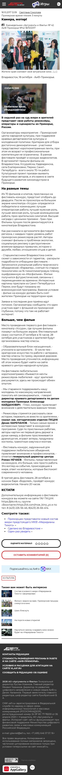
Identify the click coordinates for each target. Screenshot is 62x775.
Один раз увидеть (19, 531)
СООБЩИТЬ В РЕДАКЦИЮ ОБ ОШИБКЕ (24, 672)
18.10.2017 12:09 (9, 12)
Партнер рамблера (28, 760)
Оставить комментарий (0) (31, 555)
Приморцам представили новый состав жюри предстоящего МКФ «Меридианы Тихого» (31, 522)
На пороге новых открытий (27, 620)
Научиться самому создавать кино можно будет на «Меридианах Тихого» (34, 631)
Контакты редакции (15, 654)
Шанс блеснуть (21, 610)
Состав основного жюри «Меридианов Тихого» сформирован (32, 592)
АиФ (55, 71)
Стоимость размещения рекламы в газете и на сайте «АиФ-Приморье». (29, 660)
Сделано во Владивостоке (24, 528)
